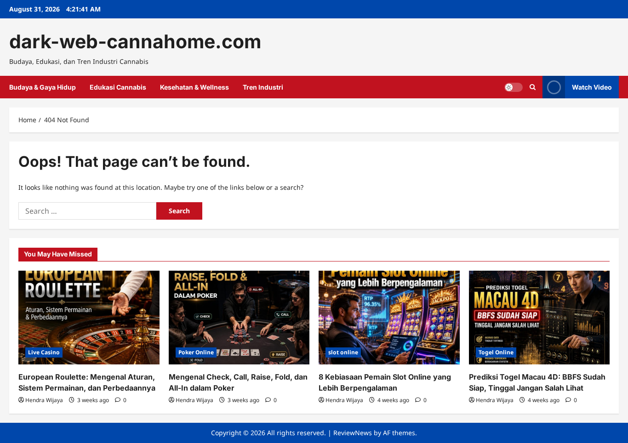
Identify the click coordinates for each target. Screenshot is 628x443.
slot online (343, 352)
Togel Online (496, 352)
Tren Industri (263, 87)
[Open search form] (533, 87)
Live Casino (44, 352)
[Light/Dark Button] (513, 87)
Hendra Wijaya (44, 400)
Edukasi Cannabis (118, 87)
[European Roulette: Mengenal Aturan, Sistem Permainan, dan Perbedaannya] (89, 317)
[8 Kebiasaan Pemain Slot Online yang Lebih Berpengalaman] (389, 317)
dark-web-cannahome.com (135, 41)
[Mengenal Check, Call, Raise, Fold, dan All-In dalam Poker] (239, 317)
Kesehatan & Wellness (194, 87)
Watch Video (592, 87)
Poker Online (196, 352)
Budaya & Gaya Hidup (42, 87)
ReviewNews (352, 432)
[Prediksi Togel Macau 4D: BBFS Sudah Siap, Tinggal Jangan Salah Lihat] (539, 317)
